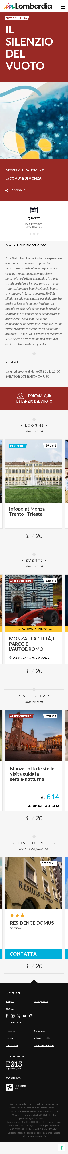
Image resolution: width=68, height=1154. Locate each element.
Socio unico (39, 1031)
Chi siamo (10, 1031)
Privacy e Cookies (42, 1038)
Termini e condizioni (44, 1045)
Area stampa (12, 1045)
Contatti (9, 1038)
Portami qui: (34, 398)
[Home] (28, 6)
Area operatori (41, 1001)
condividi (19, 190)
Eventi (9, 245)
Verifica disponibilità (34, 848)
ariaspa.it (10, 1001)
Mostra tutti (34, 431)
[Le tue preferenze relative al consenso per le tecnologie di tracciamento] (61, 1147)
